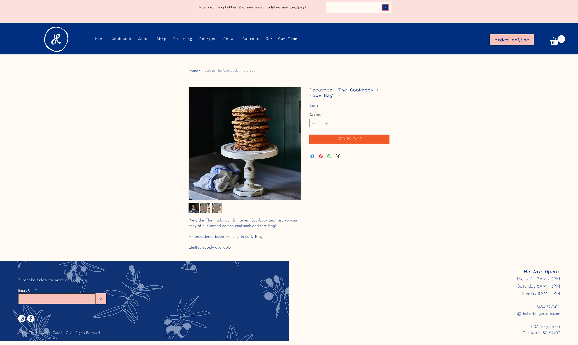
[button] (557, 40)
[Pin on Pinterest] (321, 156)
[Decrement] (313, 123)
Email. (25, 290)
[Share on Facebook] (312, 156)
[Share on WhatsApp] (329, 156)
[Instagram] (21, 318)
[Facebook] (30, 318)
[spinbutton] (320, 123)
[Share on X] (338, 156)
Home (193, 70)
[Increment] (326, 123)
